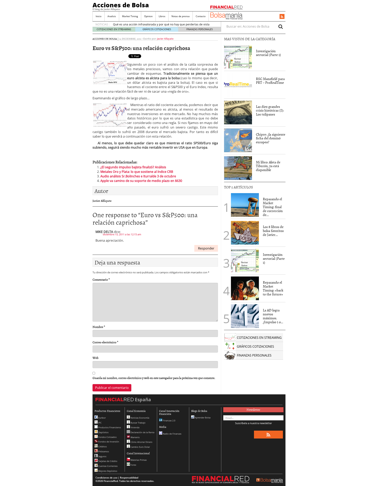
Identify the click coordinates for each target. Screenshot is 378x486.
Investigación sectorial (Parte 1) (268, 53)
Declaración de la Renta (142, 432)
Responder (206, 248)
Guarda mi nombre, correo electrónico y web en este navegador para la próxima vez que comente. (154, 378)
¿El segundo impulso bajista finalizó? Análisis (133, 167)
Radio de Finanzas (171, 433)
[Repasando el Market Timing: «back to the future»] (245, 288)
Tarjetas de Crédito (107, 461)
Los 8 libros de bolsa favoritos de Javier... (273, 230)
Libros (162, 16)
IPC (100, 422)
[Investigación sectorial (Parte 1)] (238, 56)
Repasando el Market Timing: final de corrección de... (273, 206)
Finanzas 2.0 (168, 420)
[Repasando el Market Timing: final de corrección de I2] (245, 205)
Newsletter (253, 409)
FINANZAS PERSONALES (199, 29)
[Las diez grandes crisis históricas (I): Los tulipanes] (238, 112)
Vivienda (134, 427)
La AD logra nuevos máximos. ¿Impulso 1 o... (273, 315)
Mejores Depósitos (107, 470)
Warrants (135, 437)
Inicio (98, 16)
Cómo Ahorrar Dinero (141, 441)
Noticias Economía (139, 417)
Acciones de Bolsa (121, 5)
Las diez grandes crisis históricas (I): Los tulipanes (270, 110)
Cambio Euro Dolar (140, 446)
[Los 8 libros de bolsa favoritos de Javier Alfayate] (245, 233)
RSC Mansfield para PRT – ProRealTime (270, 80)
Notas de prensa (180, 16)
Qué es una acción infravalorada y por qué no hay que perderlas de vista (161, 24)
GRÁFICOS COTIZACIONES (157, 29)
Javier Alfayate (165, 38)
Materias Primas (138, 459)
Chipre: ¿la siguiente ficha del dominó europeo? (270, 138)
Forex (133, 464)
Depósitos (103, 432)
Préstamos (103, 451)
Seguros (102, 456)
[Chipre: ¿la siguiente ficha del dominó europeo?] (238, 140)
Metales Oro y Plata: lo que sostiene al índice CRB (136, 171)
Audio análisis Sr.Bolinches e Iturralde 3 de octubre (138, 176)
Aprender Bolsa (202, 417)
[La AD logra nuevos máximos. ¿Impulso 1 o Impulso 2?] (245, 316)
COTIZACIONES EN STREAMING (114, 29)
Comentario (101, 279)
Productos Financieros (109, 427)
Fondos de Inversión (108, 441)
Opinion (148, 16)
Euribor (102, 417)
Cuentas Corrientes (108, 466)
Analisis (111, 16)
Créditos (102, 446)
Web (95, 358)
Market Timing (130, 16)
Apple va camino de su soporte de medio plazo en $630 (141, 181)
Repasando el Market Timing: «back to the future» (273, 288)
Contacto (201, 16)
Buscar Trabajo (137, 422)
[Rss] (282, 17)
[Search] (280, 26)
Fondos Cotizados (107, 437)
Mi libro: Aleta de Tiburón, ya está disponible (268, 166)
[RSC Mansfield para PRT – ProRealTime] (238, 85)
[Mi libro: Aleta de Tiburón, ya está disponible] (238, 168)
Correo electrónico (105, 342)
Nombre (99, 327)
